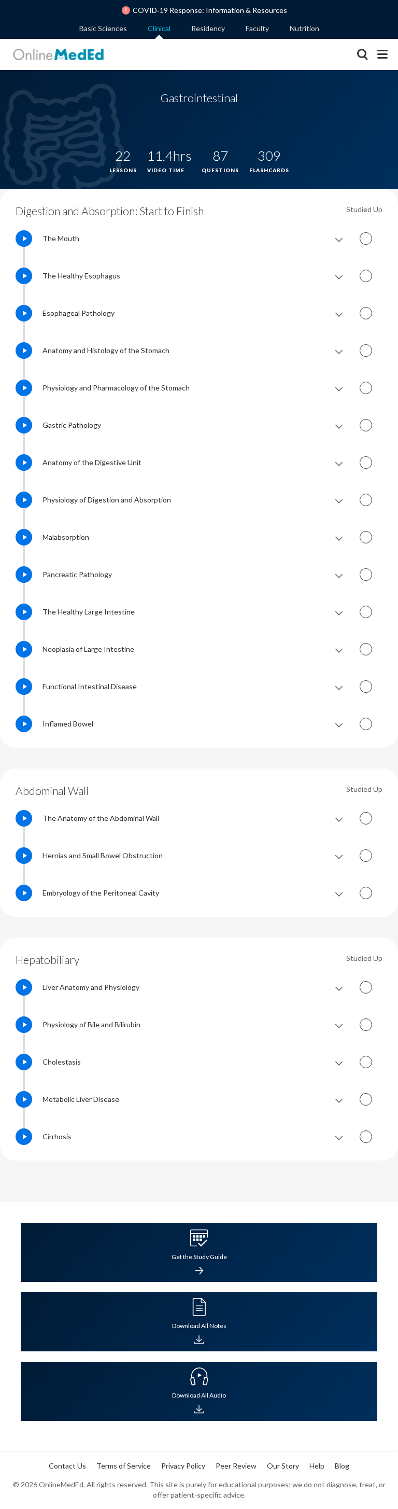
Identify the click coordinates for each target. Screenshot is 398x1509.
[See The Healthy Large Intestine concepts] (339, 612)
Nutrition (304, 28)
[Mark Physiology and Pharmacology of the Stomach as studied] (366, 388)
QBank (253, 1265)
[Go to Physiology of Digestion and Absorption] (24, 500)
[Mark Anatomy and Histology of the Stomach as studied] (366, 350)
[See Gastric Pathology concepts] (339, 425)
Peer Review (236, 1465)
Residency (208, 28)
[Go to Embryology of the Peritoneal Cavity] (24, 893)
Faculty (257, 28)
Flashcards (339, 1265)
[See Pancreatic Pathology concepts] (339, 574)
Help (316, 1465)
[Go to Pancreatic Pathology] (24, 574)
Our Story (283, 1465)
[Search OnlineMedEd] (362, 55)
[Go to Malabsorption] (24, 537)
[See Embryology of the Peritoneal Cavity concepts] (339, 893)
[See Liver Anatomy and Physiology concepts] (339, 987)
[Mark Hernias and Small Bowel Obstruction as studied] (366, 855)
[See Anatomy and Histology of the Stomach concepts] (339, 350)
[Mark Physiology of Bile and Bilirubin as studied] (366, 1024)
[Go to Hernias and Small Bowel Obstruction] (24, 855)
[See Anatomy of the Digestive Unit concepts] (339, 462)
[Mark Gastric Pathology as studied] (366, 425)
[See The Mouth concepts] (339, 238)
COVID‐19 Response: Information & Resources (210, 10)
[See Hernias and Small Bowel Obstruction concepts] (339, 855)
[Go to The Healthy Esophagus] (24, 276)
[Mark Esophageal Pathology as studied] (366, 313)
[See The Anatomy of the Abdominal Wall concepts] (339, 818)
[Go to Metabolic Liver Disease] (24, 1099)
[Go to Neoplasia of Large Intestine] (24, 649)
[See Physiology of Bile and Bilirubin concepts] (339, 1024)
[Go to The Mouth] (24, 238)
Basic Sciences (103, 28)
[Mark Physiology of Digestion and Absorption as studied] (366, 500)
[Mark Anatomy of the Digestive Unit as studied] (366, 462)
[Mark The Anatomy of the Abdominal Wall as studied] (366, 818)
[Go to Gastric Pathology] (24, 425)
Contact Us (67, 1465)
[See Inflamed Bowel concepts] (339, 724)
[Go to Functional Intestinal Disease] (24, 686)
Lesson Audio (166, 1265)
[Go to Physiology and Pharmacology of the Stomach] (24, 388)
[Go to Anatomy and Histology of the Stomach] (24, 350)
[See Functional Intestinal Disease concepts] (339, 686)
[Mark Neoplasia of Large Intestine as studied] (366, 649)
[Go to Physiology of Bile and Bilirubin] (24, 1024)
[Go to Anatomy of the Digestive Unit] (24, 462)
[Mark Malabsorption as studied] (366, 537)
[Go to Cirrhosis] (24, 1136)
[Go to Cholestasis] (24, 1062)
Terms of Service (123, 1465)
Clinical (159, 28)
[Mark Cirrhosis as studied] (366, 1136)
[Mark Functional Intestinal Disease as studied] (366, 686)
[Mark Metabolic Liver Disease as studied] (366, 1099)
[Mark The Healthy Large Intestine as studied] (366, 612)
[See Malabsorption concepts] (339, 537)
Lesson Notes (79, 1265)
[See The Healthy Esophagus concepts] (339, 276)
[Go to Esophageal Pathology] (24, 313)
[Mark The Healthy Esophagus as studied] (366, 276)
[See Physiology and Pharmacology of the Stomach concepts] (339, 388)
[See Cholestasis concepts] (339, 1062)
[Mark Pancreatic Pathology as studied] (366, 574)
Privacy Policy (183, 1465)
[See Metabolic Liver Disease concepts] (339, 1099)
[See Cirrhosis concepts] (339, 1136)
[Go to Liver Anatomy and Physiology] (24, 987)
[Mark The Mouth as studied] (366, 238)
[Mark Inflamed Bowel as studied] (366, 724)
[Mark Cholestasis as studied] (366, 1062)
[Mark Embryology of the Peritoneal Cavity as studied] (366, 893)
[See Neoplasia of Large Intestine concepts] (339, 649)
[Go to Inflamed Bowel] (24, 724)
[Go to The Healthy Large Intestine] (24, 612)
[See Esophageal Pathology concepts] (339, 313)
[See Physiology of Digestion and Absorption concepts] (339, 500)
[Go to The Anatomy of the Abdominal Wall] (24, 818)
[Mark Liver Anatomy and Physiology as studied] (366, 987)
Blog (342, 1465)
